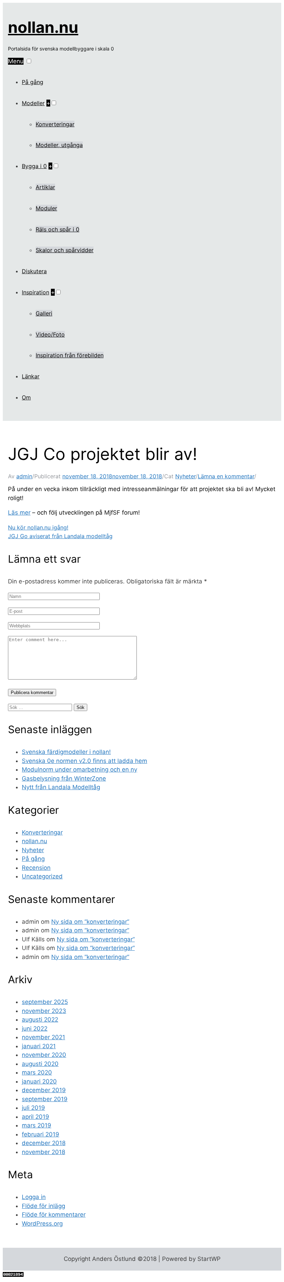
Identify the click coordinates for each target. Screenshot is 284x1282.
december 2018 (43, 1143)
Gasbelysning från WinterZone (64, 778)
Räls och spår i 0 (57, 229)
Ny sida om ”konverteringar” (90, 921)
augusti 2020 (40, 1063)
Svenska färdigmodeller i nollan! (66, 751)
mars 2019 (36, 1125)
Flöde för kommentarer (54, 1214)
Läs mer (19, 512)
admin (24, 476)
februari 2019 (40, 1134)
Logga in (34, 1196)
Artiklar (45, 187)
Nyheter (185, 476)
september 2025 (45, 1001)
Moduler (46, 208)
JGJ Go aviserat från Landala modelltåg (60, 536)
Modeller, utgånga (59, 144)
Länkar (30, 376)
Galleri (44, 313)
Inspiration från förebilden (70, 355)
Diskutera (34, 271)
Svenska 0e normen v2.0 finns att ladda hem (84, 760)
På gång (32, 82)
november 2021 (43, 1037)
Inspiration (35, 292)
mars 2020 (37, 1072)
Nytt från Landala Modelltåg (61, 787)
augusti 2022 (40, 1019)
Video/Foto (50, 334)
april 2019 (35, 1116)
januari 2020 (39, 1081)
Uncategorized (42, 876)
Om (26, 397)
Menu (16, 61)
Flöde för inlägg (43, 1205)
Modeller (33, 103)
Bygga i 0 (34, 166)
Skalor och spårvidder (65, 250)
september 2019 (45, 1099)
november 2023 (44, 1010)
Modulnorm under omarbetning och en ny (79, 769)
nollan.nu (43, 27)
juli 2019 (33, 1107)
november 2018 (43, 1152)
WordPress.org (42, 1223)
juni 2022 (34, 1028)
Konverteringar (55, 124)
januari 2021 (39, 1046)
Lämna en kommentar (226, 476)
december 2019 (44, 1090)
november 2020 (44, 1054)
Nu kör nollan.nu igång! (38, 527)
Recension (36, 867)
